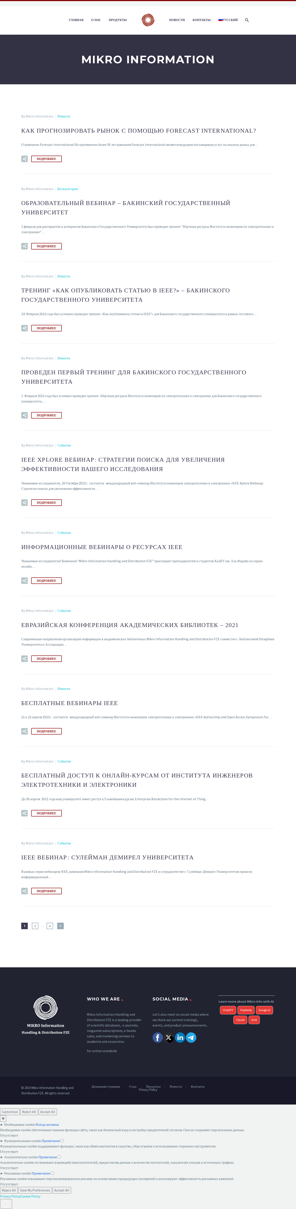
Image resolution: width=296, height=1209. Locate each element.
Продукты (118, 20)
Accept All (47, 1112)
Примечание (51, 1141)
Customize (10, 1112)
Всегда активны (47, 1124)
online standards (104, 1051)
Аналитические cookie (21, 1157)
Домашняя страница (105, 1086)
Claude (240, 1020)
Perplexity (246, 1010)
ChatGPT (228, 1010)
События (64, 445)
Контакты (202, 20)
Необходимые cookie (19, 1124)
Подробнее (46, 159)
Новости (177, 20)
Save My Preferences (35, 1190)
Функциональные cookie (22, 1141)
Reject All (29, 1112)
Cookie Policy (30, 1196)
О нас (96, 20)
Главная (76, 20)
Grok (254, 1020)
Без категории (67, 189)
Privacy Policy (148, 1090)
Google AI (264, 1010)
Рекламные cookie (17, 1173)
